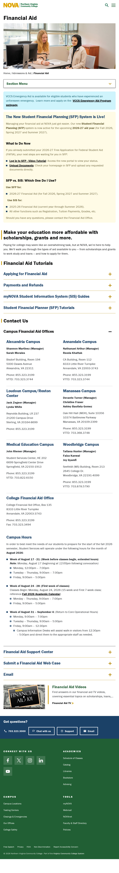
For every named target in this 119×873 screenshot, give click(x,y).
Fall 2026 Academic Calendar (41, 594)
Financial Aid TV (61, 703)
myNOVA (67, 803)
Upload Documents (21, 165)
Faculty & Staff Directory (75, 823)
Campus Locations (12, 803)
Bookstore (68, 777)
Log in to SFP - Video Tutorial (27, 161)
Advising (67, 784)
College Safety (10, 829)
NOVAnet (67, 816)
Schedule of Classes (73, 758)
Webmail (67, 810)
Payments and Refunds (23, 285)
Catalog (66, 764)
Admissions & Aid (21, 73)
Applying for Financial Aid (25, 273)
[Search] (107, 5)
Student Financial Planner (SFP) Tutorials (38, 307)
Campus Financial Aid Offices (28, 331)
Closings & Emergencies (15, 816)
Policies (67, 829)
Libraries (67, 771)
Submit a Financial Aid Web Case (31, 663)
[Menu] (113, 5)
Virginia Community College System (68, 853)
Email (8, 674)
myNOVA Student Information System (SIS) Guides (46, 296)
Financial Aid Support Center (28, 651)
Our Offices (8, 823)
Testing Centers (11, 810)
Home (6, 73)
